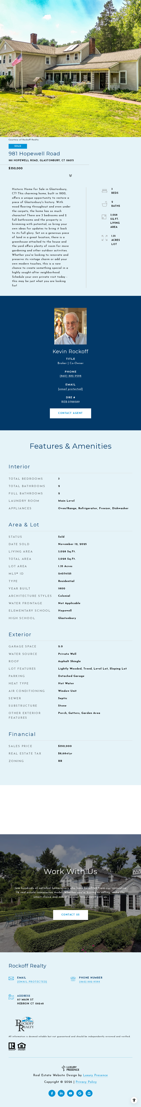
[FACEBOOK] (51, 1093)
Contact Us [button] (70, 915)
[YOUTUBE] (70, 1093)
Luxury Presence (95, 1075)
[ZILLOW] (89, 1093)
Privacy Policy (86, 1082)
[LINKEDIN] (61, 1093)
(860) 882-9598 (71, 376)
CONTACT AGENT (70, 413)
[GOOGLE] (79, 1093)
